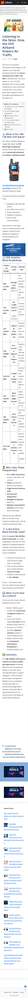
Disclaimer (15, 992)
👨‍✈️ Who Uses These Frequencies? (11, 117)
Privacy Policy (7, 992)
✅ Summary (9, 129)
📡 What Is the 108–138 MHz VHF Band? (14, 108)
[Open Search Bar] (18, 2)
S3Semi (8, 2)
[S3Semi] (2, 2)
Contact (22, 992)
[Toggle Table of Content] (22, 104)
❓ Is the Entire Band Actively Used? (12, 121)
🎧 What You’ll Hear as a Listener (13, 126)
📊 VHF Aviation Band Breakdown (12, 112)
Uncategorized (10, 746)
